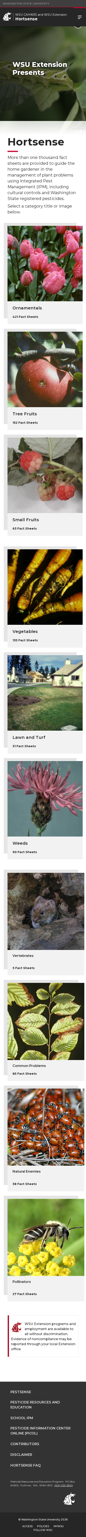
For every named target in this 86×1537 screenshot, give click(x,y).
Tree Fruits (25, 413)
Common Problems (29, 1066)
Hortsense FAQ (25, 1465)
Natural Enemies (27, 1171)
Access (27, 1526)
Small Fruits (26, 519)
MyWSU (59, 1526)
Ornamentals (27, 308)
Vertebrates (23, 956)
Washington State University (26, 3)
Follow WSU (43, 1530)
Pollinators (22, 1282)
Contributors (24, 1444)
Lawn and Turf (29, 737)
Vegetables (25, 631)
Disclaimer (21, 1455)
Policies (43, 1526)
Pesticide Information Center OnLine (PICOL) (40, 1430)
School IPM (21, 1418)
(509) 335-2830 (63, 1485)
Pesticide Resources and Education (35, 1404)
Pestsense (20, 1392)
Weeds (20, 843)
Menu (79, 16)
